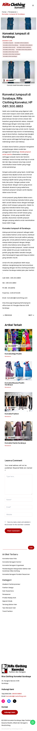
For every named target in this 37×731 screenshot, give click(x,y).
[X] (14, 701)
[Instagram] (3, 701)
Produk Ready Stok (9, 598)
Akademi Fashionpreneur (11, 584)
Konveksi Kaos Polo (9, 558)
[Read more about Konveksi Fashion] (18, 402)
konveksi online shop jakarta (23, 49)
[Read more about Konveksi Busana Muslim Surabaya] (18, 371)
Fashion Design (7, 587)
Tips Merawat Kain (9, 608)
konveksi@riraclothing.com (16, 696)
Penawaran (8, 356)
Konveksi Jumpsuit (8, 42)
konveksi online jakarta (26, 45)
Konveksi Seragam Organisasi (13, 565)
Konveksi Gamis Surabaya (15, 443)
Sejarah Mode (7, 601)
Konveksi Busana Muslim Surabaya (14, 384)
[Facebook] (9, 701)
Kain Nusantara (8, 591)
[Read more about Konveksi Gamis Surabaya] (18, 431)
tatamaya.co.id (17, 729)
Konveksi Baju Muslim (13, 354)
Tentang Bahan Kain (9, 604)
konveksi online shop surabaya (11, 54)
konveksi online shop (8, 49)
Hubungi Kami (9, 712)
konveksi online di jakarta (21, 42)
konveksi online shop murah (10, 51)
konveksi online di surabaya (10, 45)
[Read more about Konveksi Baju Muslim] (18, 340)
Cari (31, 548)
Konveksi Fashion (12, 414)
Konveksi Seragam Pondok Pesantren (16, 574)
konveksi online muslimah (24, 47)
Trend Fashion (7, 611)
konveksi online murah (9, 47)
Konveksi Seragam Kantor (11, 562)
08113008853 (17, 694)
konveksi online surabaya (10, 56)
